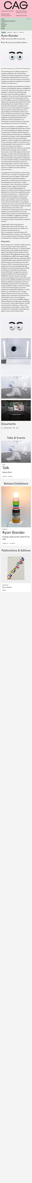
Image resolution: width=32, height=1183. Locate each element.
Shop (3, 28)
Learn (3, 23)
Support (4, 25)
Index (3, 26)
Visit (2, 19)
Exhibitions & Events (8, 21)
